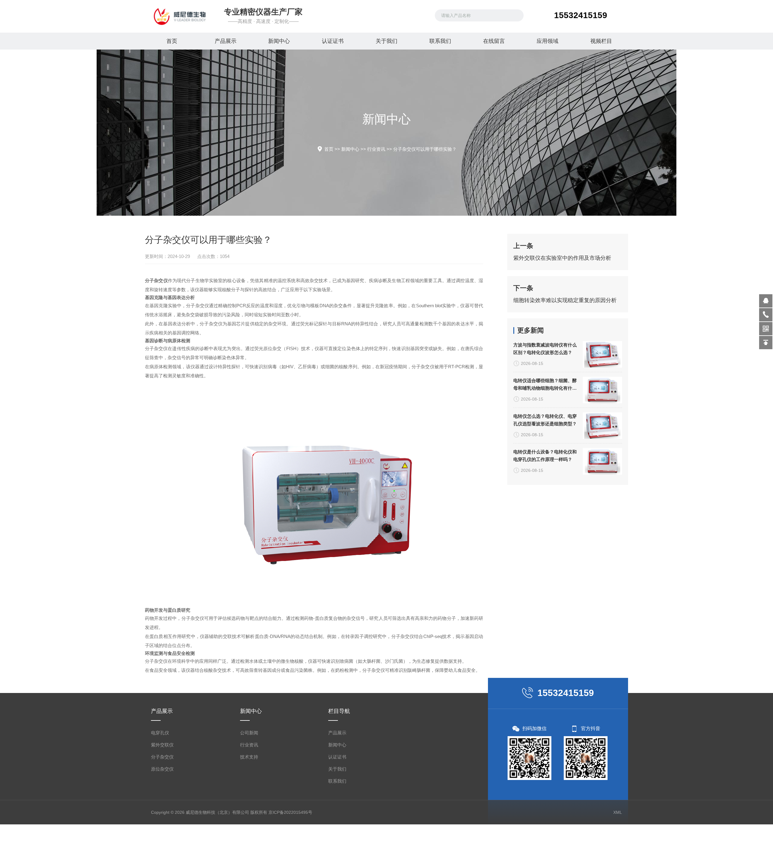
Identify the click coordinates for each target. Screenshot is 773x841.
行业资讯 (376, 149)
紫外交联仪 (162, 744)
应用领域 (547, 41)
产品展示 (225, 41)
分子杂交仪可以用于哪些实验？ (425, 149)
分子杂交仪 (162, 756)
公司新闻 (249, 732)
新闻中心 (279, 41)
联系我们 (440, 41)
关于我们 (386, 41)
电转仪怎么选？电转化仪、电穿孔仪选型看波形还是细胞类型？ (545, 420)
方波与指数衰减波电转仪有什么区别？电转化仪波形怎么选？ (545, 348)
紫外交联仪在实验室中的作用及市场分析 (562, 258)
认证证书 (333, 41)
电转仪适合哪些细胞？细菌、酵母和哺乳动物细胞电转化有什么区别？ (545, 385)
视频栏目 (601, 41)
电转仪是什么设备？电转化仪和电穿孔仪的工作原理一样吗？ (545, 455)
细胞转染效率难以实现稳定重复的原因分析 (565, 300)
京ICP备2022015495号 (290, 812)
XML (617, 812)
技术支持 (249, 756)
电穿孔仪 (160, 732)
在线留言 (494, 41)
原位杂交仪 (162, 769)
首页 (171, 41)
